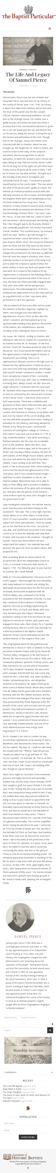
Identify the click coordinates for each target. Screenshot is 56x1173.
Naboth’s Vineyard (11, 1100)
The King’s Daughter (12, 1092)
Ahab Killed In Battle (12, 1089)
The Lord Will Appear (12, 1086)
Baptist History (11, 1017)
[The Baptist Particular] (28, 12)
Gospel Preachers (28, 1017)
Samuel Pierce (28, 69)
